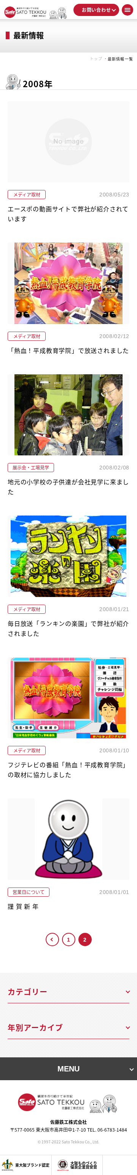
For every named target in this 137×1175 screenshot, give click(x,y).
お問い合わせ (96, 9)
